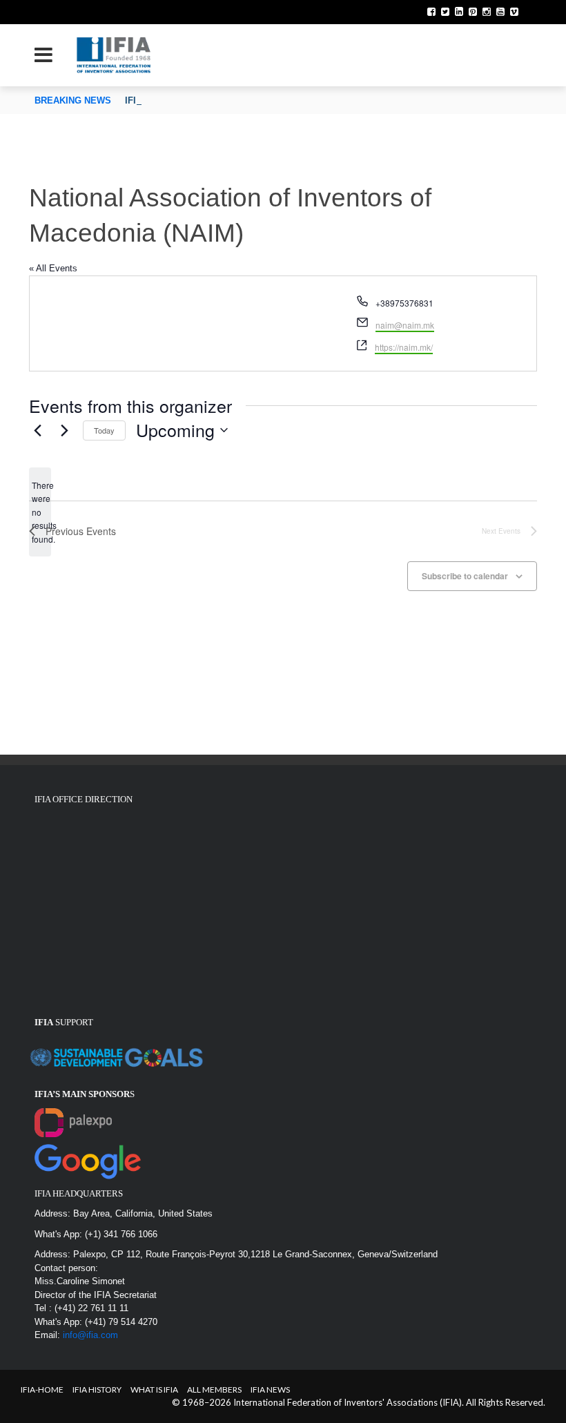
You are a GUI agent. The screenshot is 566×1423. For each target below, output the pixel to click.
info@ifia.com (90, 1335)
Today (104, 430)
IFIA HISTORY (96, 1389)
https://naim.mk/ (404, 347)
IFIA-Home (42, 1389)
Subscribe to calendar (465, 576)
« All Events (53, 268)
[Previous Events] (37, 430)
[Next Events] (64, 430)
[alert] (40, 511)
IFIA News (270, 1389)
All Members (214, 1389)
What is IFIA (154, 1389)
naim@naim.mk (404, 325)
